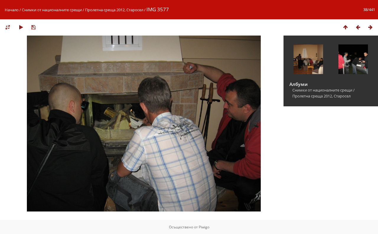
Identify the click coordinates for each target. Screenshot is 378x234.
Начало (12, 9)
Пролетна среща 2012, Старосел (114, 9)
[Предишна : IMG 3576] (358, 27)
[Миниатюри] (345, 27)
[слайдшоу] (21, 27)
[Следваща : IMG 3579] (370, 27)
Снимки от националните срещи (52, 9)
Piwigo (204, 227)
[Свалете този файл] (33, 27)
